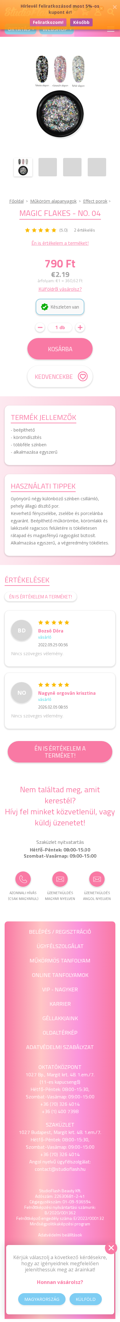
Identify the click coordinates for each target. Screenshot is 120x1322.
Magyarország (41, 1299)
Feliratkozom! (48, 22)
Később (81, 22)
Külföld (86, 1299)
